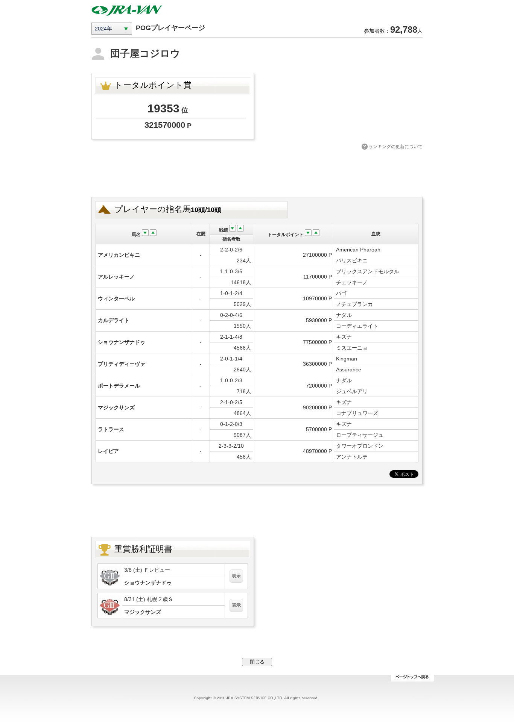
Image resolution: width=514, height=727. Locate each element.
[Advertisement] (257, 172)
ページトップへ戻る (412, 678)
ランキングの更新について (395, 146)
